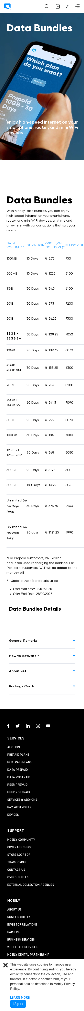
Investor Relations (22, 924)
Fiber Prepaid (17, 785)
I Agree (18, 1004)
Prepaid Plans (18, 755)
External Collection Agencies (30, 885)
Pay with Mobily (19, 807)
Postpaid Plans (19, 762)
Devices (13, 815)
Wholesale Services (22, 947)
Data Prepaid (17, 770)
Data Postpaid (18, 777)
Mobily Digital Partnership (28, 954)
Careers (13, 932)
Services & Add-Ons (22, 800)
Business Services (21, 939)
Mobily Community (21, 840)
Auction (13, 747)
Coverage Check (19, 847)
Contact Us (16, 870)
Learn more (20, 997)
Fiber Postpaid (18, 792)
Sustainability (18, 917)
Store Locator (18, 855)
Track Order (17, 862)
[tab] (42, 641)
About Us (14, 909)
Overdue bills (18, 877)
